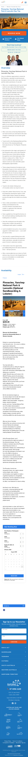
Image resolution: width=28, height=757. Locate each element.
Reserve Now (14, 33)
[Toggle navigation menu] (26, 2)
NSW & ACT (5, 647)
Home (2, 6)
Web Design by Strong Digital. (14, 753)
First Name (5, 629)
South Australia (8, 665)
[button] (14, 647)
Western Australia (9, 670)
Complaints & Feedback (8, 742)
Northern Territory (10, 674)
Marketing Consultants (18, 755)
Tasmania (5, 656)
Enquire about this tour (14, 49)
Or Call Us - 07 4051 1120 (14, 52)
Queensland (6, 652)
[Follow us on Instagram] (15, 703)
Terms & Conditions (17, 741)
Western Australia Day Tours (14, 6)
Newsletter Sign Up (20, 742)
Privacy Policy (7, 741)
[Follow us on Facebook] (12, 703)
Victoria (5, 661)
